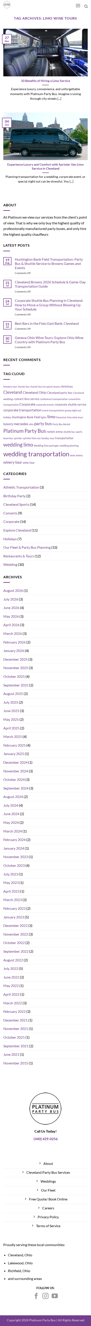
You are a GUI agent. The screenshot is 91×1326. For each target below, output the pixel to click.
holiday (7, 417)
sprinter (18, 438)
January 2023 (13, 917)
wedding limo (18, 445)
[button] (77, 5)
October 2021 (14, 1037)
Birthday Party (14, 496)
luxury (8, 424)
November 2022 (15, 934)
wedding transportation (36, 454)
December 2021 (15, 1020)
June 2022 (11, 977)
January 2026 (13, 650)
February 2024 (14, 839)
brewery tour (10, 386)
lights (44, 417)
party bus (43, 423)
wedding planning (69, 445)
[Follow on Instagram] (45, 1296)
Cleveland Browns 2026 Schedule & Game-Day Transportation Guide (50, 284)
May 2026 (11, 616)
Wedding (10, 564)
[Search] (86, 6)
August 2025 (13, 693)
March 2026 (12, 633)
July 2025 (10, 702)
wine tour (29, 462)
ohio (31, 424)
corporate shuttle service (70, 404)
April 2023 (11, 891)
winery (79, 455)
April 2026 (11, 625)
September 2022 (15, 951)
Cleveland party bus (59, 392)
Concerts (10, 513)
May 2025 (11, 719)
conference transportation (54, 399)
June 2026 (11, 607)
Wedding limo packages (46, 445)
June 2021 (11, 1054)
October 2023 (14, 865)
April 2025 (11, 728)
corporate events (45, 404)
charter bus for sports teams (45, 386)
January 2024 (13, 848)
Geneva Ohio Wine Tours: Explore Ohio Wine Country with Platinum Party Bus (49, 339)
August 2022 (13, 960)
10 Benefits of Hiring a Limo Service (45, 81)
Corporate (27, 404)
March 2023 (12, 900)
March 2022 (12, 1003)
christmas (67, 386)
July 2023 (10, 874)
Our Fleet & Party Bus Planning (27, 547)
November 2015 (15, 1063)
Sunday (45, 438)
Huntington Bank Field (26, 417)
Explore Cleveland (17, 530)
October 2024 (14, 779)
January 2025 (13, 753)
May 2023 (11, 882)
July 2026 (10, 599)
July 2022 (10, 968)
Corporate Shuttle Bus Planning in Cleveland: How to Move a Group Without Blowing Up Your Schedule (49, 304)
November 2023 (15, 857)
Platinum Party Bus (24, 431)
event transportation (53, 410)
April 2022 (11, 994)
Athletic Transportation (21, 487)
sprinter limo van (32, 438)
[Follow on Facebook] (36, 1296)
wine (72, 455)
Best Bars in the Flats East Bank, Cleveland (47, 323)
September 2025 (15, 685)
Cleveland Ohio (34, 392)
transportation (64, 438)
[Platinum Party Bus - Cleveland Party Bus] (16, 4)
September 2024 (15, 788)
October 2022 (14, 942)
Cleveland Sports (16, 504)
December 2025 (15, 659)
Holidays (10, 539)
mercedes (21, 424)
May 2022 (11, 985)
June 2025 (11, 711)
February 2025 (14, 745)
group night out (73, 410)
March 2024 (12, 831)
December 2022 (15, 925)
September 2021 (15, 1046)
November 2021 (15, 1028)
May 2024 (11, 822)
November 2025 (15, 668)
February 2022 (14, 1011)
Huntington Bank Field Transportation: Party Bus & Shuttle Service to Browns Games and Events (49, 263)
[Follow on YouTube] (55, 1296)
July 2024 (10, 805)
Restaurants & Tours (18, 556)
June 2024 (11, 814)
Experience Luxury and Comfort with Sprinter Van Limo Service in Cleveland (45, 166)
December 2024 (15, 762)
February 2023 (14, 908)
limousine (61, 417)
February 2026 (14, 642)
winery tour (12, 462)
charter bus (24, 386)
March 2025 (12, 736)
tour (52, 438)
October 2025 (14, 676)
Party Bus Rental (61, 424)
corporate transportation (22, 410)
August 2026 (13, 590)
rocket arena (55, 431)
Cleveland (12, 392)
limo (51, 416)
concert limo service (26, 399)
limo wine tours (75, 417)
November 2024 (15, 771)
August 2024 (13, 796)
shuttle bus (69, 431)
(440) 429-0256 (46, 1139)
